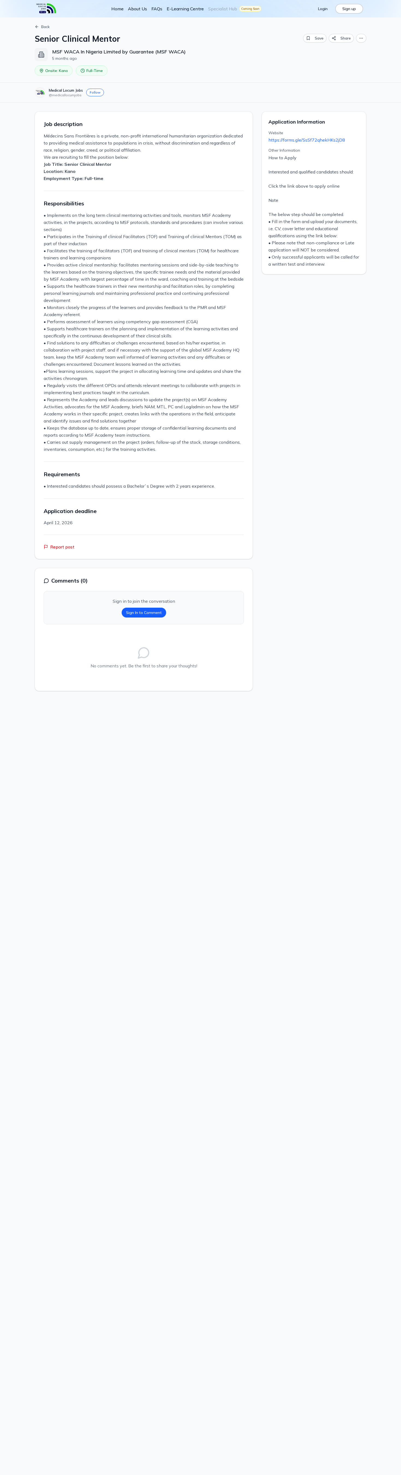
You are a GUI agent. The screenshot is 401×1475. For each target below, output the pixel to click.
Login (323, 8)
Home (117, 8)
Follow (95, 92)
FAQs (156, 8)
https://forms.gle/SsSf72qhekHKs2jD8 (306, 140)
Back (45, 26)
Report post (62, 547)
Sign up (349, 8)
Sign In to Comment (144, 612)
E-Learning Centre (185, 8)
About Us (137, 8)
